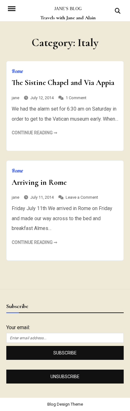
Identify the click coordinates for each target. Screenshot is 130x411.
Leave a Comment (82, 197)
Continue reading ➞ (34, 132)
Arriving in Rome (39, 182)
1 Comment (76, 97)
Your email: (18, 327)
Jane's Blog (68, 8)
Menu (15, 8)
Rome (17, 71)
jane (15, 97)
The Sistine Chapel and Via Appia (63, 82)
